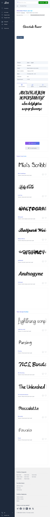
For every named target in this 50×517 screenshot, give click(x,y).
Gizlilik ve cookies (20, 498)
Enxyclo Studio (24, 374)
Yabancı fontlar (19, 476)
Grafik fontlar (26, 474)
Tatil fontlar (34, 476)
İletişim (18, 500)
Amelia (23, 175)
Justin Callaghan (25, 218)
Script (28, 62)
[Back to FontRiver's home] (6, 3)
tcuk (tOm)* (24, 262)
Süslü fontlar (34, 474)
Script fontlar (19, 478)
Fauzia (19, 438)
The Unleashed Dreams (23, 394)
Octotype (23, 12)
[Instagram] (24, 509)
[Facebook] (21, 509)
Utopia (23, 197)
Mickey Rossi (24, 240)
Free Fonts (19, 487)
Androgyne (20, 282)
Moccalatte (20, 416)
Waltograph (20, 216)
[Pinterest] (30, 509)
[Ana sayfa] (17, 6)
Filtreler (20, 37)
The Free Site (19, 489)
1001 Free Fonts (20, 485)
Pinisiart (23, 418)
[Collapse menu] (2, 3)
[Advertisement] (32, 50)
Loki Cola (20, 195)
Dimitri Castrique (25, 284)
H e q (23, 331)
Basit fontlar (19, 474)
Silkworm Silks (24, 396)
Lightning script (21, 329)
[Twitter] (33, 509)
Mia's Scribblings (22, 173)
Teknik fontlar (26, 478)
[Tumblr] (27, 509)
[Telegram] (18, 509)
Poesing (20, 351)
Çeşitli (32, 62)
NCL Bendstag (21, 372)
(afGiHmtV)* (20, 260)
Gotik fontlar (26, 476)
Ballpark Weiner (21, 238)
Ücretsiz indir (33, 143)
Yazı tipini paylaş (33, 148)
